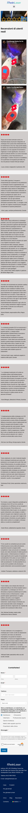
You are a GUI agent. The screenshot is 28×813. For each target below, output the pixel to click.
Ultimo (16, 679)
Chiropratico (17, 715)
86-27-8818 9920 (11, 775)
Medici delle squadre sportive (12, 723)
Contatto (6, 802)
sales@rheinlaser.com (11, 778)
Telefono (3, 691)
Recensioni (18, 798)
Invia (4, 750)
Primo (2, 679)
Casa (4, 785)
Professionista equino (19, 718)
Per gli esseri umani (9, 792)
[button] (14, 6)
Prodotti (11, 785)
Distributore (6, 715)
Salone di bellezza (8, 720)
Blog (10, 798)
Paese (3, 699)
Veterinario (6, 718)
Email (3, 683)
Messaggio (4, 730)
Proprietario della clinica (10, 726)
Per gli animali (7, 789)
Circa (4, 798)
